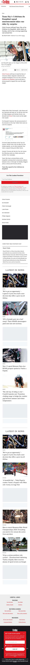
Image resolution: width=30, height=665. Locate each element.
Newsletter (25, 69)
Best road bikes (8, 610)
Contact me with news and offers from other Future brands (15, 645)
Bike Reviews (22, 619)
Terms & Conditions (13, 655)
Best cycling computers (22, 613)
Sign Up (15, 649)
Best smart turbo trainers (8, 613)
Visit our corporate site (19, 659)
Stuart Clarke (7, 35)
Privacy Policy (19, 654)
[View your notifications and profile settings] (14, 2)
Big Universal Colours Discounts (17, 6)
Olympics (20, 604)
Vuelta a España (9, 604)
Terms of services (18, 186)
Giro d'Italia (20, 602)
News (3, 13)
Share (5, 69)
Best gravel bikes (22, 610)
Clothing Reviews (22, 622)
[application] (15, 232)
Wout (10, 116)
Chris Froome (6, 74)
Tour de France (10, 602)
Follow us (18, 69)
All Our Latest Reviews (7, 619)
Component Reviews (8, 622)
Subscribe (21, 1)
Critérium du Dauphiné (8, 79)
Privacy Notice (19, 187)
